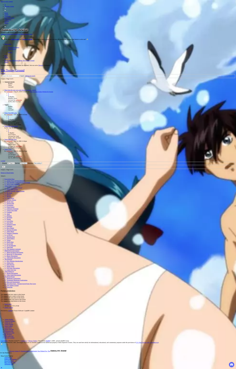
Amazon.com (8, 357)
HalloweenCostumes (10, 359)
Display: (4, 163)
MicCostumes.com (9, 362)
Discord (40, 65)
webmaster (9, 92)
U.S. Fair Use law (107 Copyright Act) (147, 342)
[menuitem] (13, 47)
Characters (7, 16)
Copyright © (4, 341)
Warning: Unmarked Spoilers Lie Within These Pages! (16, 34)
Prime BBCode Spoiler (11, 126)
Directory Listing (9, 337)
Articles (6, 21)
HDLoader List (8, 336)
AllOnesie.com (8, 364)
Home (6, 13)
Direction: (31, 163)
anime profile (15, 39)
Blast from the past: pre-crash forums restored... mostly (20, 90)
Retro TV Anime (9, 18)
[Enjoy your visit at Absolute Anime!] (14, 31)
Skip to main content (7, 1)
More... (6, 23)
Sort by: (17, 163)
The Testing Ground (12, 70)
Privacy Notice (32, 341)
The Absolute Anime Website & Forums (41, 92)
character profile (27, 39)
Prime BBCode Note (10, 139)
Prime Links (8, 149)
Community (7, 19)
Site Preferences (7, 353)
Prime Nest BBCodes (10, 113)
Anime (6, 14)
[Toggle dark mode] (5, 10)
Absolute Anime (9, 6)
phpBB (10, 310)
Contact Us (24, 341)
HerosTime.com (9, 361)
